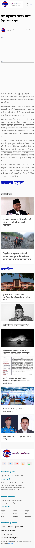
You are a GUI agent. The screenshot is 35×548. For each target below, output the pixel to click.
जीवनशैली (15, 517)
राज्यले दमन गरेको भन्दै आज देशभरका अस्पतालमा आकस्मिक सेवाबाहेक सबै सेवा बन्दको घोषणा (16, 381)
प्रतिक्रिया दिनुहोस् (12, 182)
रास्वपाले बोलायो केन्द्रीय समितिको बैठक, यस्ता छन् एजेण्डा (16, 410)
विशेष (2, 517)
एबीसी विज (15, 514)
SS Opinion (28, 517)
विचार (26, 514)
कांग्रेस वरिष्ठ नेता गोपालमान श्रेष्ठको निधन (16, 325)
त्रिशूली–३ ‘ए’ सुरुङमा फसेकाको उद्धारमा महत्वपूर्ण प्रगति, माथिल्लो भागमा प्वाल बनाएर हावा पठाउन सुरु (17, 256)
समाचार (3, 514)
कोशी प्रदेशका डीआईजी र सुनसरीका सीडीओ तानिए (17, 438)
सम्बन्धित (7, 269)
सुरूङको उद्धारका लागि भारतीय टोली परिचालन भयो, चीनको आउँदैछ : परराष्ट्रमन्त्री (17, 222)
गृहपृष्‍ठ (3, 511)
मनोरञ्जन (27, 511)
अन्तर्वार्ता (15, 511)
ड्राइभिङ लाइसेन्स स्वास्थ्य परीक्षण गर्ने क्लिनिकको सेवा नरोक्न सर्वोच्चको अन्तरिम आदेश (16, 297)
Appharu (10, 543)
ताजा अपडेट (6, 194)
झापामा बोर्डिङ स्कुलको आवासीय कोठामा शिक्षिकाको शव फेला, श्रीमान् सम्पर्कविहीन (16, 351)
